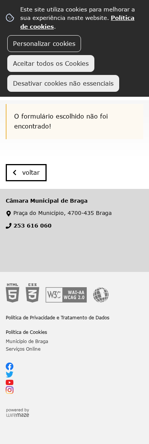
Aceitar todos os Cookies (51, 63)
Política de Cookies (26, 332)
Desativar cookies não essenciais (63, 83)
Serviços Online (23, 348)
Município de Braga (27, 341)
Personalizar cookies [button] (44, 43)
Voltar (31, 172)
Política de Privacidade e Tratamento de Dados (57, 317)
